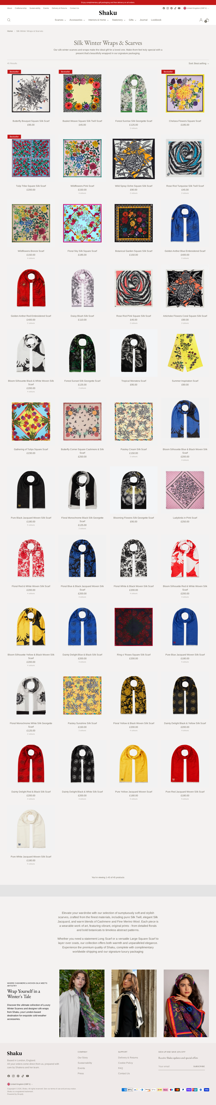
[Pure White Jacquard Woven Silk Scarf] (31, 829)
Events (81, 1068)
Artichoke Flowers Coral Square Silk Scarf (185, 316)
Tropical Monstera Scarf (133, 381)
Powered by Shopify (15, 1094)
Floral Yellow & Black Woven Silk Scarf (133, 723)
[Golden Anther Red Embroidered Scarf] (31, 288)
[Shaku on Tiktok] (175, 8)
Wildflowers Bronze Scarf (31, 251)
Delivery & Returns (128, 1057)
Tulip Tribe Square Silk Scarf (31, 186)
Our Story (83, 1057)
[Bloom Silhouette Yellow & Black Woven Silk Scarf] (31, 627)
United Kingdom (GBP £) (197, 8)
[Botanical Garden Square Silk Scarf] (134, 223)
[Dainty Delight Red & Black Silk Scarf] (31, 764)
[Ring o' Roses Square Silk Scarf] (134, 627)
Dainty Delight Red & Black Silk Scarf (31, 791)
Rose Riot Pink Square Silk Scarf (133, 316)
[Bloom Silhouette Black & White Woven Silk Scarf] (31, 353)
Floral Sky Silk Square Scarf (82, 251)
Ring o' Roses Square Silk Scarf (133, 654)
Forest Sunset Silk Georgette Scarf (82, 381)
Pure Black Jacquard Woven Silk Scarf (31, 518)
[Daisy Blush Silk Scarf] (82, 288)
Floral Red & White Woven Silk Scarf (31, 586)
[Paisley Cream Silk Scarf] (134, 421)
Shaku (24, 1089)
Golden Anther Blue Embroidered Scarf (185, 251)
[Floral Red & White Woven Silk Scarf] (31, 558)
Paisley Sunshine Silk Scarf (82, 723)
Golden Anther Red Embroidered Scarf (31, 316)
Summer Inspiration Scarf (185, 381)
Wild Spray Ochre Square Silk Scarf (133, 186)
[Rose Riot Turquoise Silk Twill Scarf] (185, 158)
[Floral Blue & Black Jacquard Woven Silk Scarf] (82, 558)
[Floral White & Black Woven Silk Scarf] (134, 558)
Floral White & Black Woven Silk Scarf (134, 586)
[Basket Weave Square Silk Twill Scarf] (82, 93)
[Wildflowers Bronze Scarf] (31, 223)
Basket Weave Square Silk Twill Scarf (82, 121)
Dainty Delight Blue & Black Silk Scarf (82, 654)
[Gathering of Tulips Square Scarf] (31, 421)
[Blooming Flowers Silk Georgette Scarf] (134, 490)
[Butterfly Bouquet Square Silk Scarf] (31, 93)
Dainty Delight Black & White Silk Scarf (82, 791)
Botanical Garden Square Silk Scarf (133, 251)
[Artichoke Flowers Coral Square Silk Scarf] (185, 288)
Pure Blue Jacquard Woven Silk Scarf (185, 654)
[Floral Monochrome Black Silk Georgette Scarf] (82, 490)
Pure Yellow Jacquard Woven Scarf (133, 791)
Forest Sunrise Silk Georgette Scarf (133, 121)
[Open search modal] (9, 20)
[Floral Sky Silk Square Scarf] (82, 223)
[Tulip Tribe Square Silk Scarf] (31, 158)
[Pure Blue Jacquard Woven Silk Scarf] (185, 627)
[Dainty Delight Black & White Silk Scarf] (82, 764)
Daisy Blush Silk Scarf (82, 316)
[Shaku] (108, 12)
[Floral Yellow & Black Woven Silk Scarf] (134, 695)
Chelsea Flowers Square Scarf (185, 121)
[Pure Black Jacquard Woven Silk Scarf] (31, 490)
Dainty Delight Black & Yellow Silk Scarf (185, 723)
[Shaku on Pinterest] (171, 8)
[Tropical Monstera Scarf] (134, 353)
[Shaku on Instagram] (167, 8)
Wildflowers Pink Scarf (82, 186)
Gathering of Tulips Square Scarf (31, 449)
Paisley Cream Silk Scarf (134, 449)
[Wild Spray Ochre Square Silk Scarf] (134, 158)
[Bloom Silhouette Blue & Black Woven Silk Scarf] (185, 421)
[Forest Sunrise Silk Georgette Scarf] (134, 93)
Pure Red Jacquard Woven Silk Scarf (185, 791)
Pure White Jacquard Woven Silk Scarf (31, 856)
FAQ (120, 1068)
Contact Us (124, 1073)
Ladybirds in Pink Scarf (185, 518)
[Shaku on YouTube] (179, 8)
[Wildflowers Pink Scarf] (82, 158)
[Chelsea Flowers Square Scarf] (185, 93)
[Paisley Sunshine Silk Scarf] (82, 695)
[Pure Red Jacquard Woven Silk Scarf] (185, 764)
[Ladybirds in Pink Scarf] (185, 490)
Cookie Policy (125, 1063)
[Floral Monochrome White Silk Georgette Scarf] (31, 695)
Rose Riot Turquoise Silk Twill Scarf (185, 186)
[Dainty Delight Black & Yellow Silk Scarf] (185, 695)
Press (81, 1073)
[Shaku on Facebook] (164, 8)
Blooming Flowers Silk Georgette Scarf (133, 518)
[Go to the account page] (201, 20)
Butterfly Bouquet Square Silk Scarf (31, 121)
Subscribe (199, 1066)
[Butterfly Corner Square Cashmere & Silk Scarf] (82, 421)
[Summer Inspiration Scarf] (185, 353)
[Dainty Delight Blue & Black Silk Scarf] (82, 627)
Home (10, 31)
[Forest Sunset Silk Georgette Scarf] (82, 353)
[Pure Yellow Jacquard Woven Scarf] (134, 764)
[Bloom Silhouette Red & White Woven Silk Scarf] (185, 558)
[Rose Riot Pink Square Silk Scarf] (134, 288)
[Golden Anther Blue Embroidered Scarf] (185, 223)
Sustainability (85, 1063)
